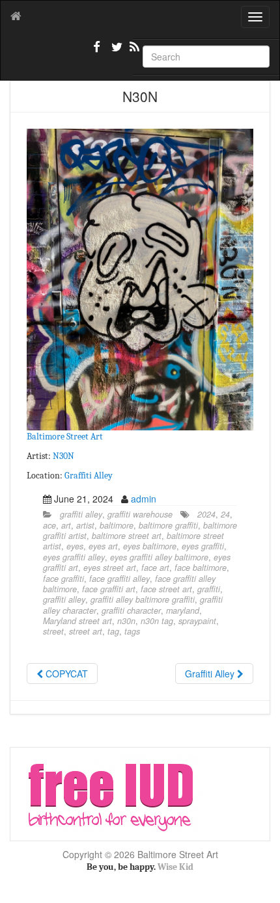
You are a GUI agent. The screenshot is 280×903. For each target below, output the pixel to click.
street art (85, 631)
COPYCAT (65, 673)
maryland (182, 610)
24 (225, 514)
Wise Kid (175, 866)
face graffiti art (108, 589)
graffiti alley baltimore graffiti (143, 599)
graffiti (208, 589)
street (53, 631)
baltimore (116, 525)
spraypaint (197, 621)
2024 (206, 514)
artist (85, 525)
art (66, 525)
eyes (74, 546)
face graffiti (63, 578)
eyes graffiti (203, 546)
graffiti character (131, 610)
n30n (126, 621)
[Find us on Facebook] (97, 52)
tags (132, 631)
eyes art (103, 546)
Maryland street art (77, 621)
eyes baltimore (149, 546)
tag (113, 631)
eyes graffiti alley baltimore (159, 557)
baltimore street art (126, 536)
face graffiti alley (119, 578)
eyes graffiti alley (74, 557)
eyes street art (109, 567)
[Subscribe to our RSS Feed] (133, 52)
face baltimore (201, 567)
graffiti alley (81, 514)
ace (49, 525)
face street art (166, 589)
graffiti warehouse (140, 514)
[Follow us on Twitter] (115, 52)
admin (143, 498)
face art (155, 567)
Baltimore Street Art (65, 436)
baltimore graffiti (168, 525)
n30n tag (157, 621)
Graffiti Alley (88, 475)
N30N (63, 456)
